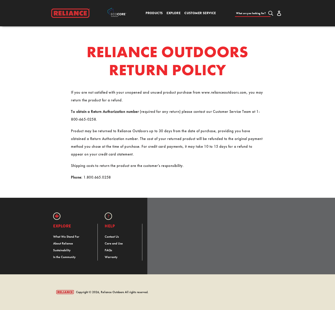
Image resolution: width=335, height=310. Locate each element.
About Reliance (63, 243)
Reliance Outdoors (112, 292)
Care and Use (114, 243)
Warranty (111, 257)
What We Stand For (66, 236)
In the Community (64, 257)
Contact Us (112, 236)
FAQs (108, 250)
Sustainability (62, 250)
